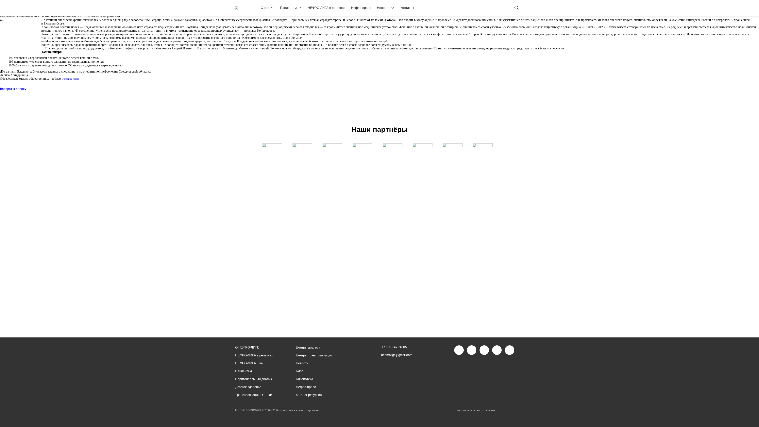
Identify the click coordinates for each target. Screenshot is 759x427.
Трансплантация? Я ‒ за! (253, 395)
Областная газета (70, 78)
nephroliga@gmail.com (396, 355)
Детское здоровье (248, 387)
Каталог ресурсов (309, 395)
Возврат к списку (13, 89)
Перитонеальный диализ (253, 379)
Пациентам (288, 7)
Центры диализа (308, 347)
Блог (299, 371)
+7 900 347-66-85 (394, 347)
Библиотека (304, 379)
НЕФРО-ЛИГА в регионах (326, 7)
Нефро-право (361, 7)
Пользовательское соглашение (474, 410)
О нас (265, 7)
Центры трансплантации (314, 355)
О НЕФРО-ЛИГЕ (247, 347)
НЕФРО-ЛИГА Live (249, 363)
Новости (383, 7)
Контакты (407, 7)
